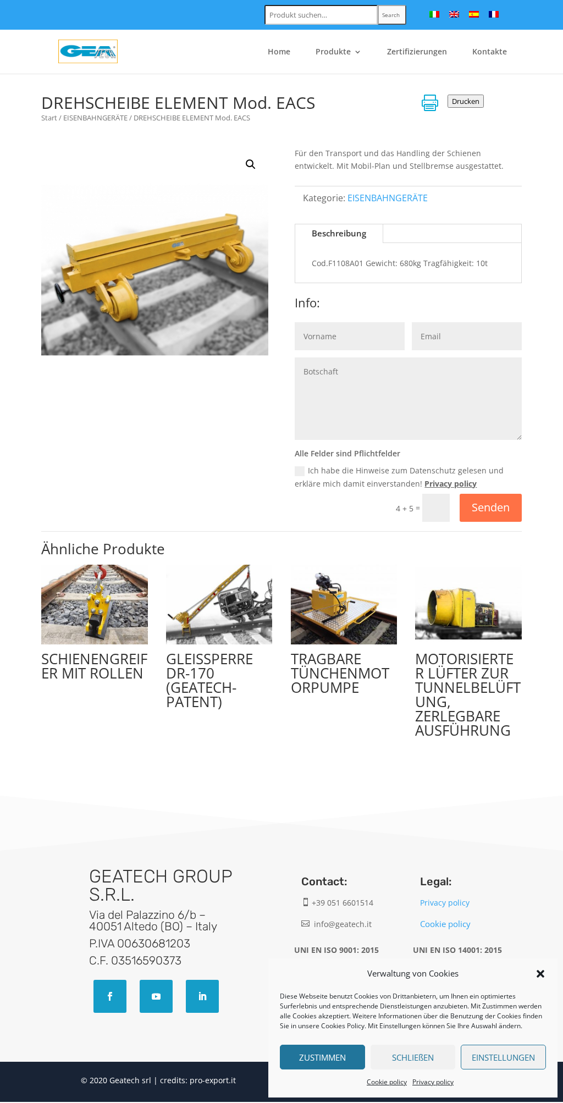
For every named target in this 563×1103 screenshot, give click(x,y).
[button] (540, 973)
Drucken (465, 101)
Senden (491, 507)
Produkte (333, 52)
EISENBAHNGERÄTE (95, 118)
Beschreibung (339, 233)
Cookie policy (387, 1082)
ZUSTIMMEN (322, 1057)
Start (49, 118)
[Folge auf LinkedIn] (202, 996)
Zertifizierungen (417, 52)
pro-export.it (213, 1080)
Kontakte (489, 52)
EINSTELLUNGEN (503, 1057)
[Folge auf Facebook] (109, 996)
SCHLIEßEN (413, 1057)
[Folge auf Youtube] (156, 996)
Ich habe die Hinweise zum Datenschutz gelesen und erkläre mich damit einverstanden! (399, 477)
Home (279, 52)
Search (391, 15)
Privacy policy (433, 1082)
